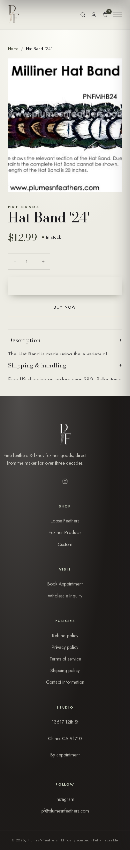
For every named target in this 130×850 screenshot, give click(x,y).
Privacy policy (65, 647)
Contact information (65, 682)
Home (13, 49)
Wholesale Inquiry (65, 595)
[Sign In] (94, 15)
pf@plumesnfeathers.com (65, 811)
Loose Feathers (65, 520)
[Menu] (117, 14)
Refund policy (65, 635)
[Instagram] (65, 481)
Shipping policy (65, 670)
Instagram (65, 799)
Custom (65, 544)
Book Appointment (65, 583)
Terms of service (65, 659)
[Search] (83, 15)
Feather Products (65, 532)
